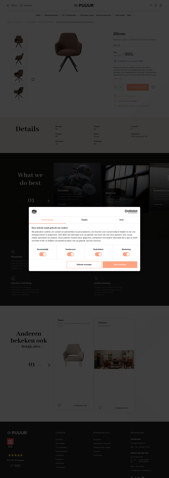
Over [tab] (122, 220)
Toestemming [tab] (47, 220)
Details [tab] (85, 220)
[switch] (70, 254)
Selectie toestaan (84, 264)
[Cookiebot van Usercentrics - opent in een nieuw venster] (126, 212)
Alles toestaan (120, 264)
